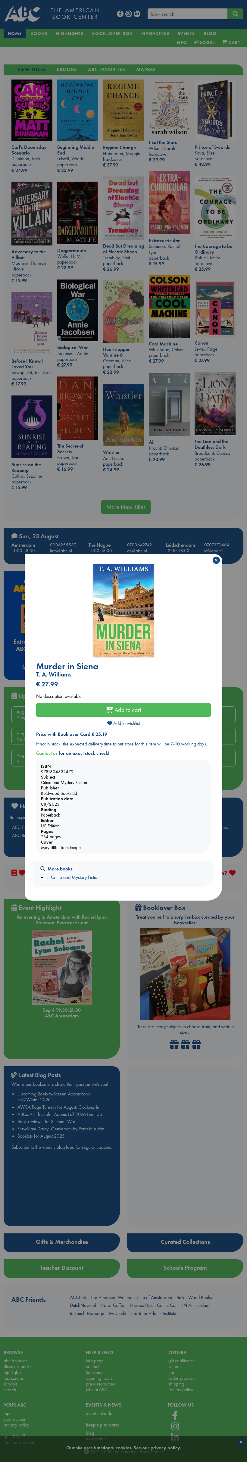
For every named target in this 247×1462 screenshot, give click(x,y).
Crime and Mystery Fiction (75, 877)
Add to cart (127, 710)
